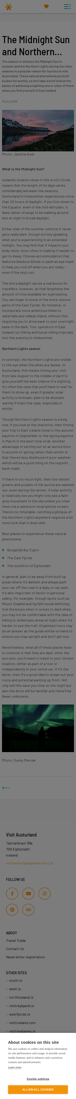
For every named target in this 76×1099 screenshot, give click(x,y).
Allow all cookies (38, 1089)
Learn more (14, 1067)
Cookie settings (38, 1078)
